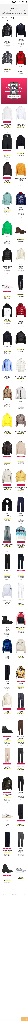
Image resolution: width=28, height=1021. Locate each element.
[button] (14, 889)
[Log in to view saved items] (23, 2)
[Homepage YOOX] (14, 2)
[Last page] (26, 894)
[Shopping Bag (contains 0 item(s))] (26, 2)
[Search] (20, 2)
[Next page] (24, 894)
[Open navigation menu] (2, 2)
